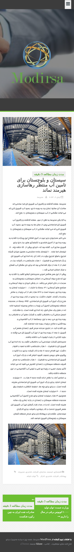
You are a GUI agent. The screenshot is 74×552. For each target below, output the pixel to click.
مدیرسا (40, 197)
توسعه (50, 472)
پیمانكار (62, 476)
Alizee (39, 544)
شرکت (35, 472)
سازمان (42, 472)
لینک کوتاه (31, 476)
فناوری (29, 472)
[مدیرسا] (37, 63)
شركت (55, 476)
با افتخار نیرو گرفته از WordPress (55, 540)
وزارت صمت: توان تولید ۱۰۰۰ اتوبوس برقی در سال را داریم (54, 512)
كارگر (42, 476)
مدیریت (21, 472)
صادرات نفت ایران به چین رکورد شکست (21, 514)
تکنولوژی (57, 472)
